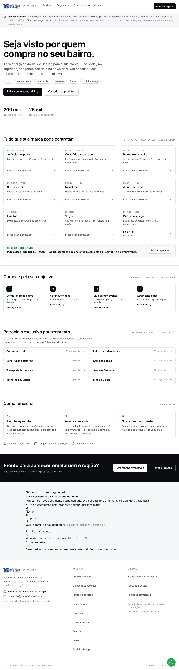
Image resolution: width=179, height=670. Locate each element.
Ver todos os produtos (61, 91)
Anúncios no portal (82, 576)
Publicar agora (158, 250)
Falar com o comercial (21, 91)
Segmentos (63, 5)
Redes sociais (80, 603)
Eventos (77, 631)
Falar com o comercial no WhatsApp (27, 591)
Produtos (48, 5)
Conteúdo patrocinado (84, 585)
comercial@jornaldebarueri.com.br (26, 596)
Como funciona (81, 5)
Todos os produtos (137, 585)
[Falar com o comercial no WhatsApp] (171, 662)
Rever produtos (162, 467)
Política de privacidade (139, 594)
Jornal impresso (81, 622)
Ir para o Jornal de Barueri (141, 576)
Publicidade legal (81, 649)
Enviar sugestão (36, 542)
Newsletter (78, 613)
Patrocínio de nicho (55, 342)
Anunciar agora (164, 6)
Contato (98, 5)
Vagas (76, 640)
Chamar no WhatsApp (130, 467)
